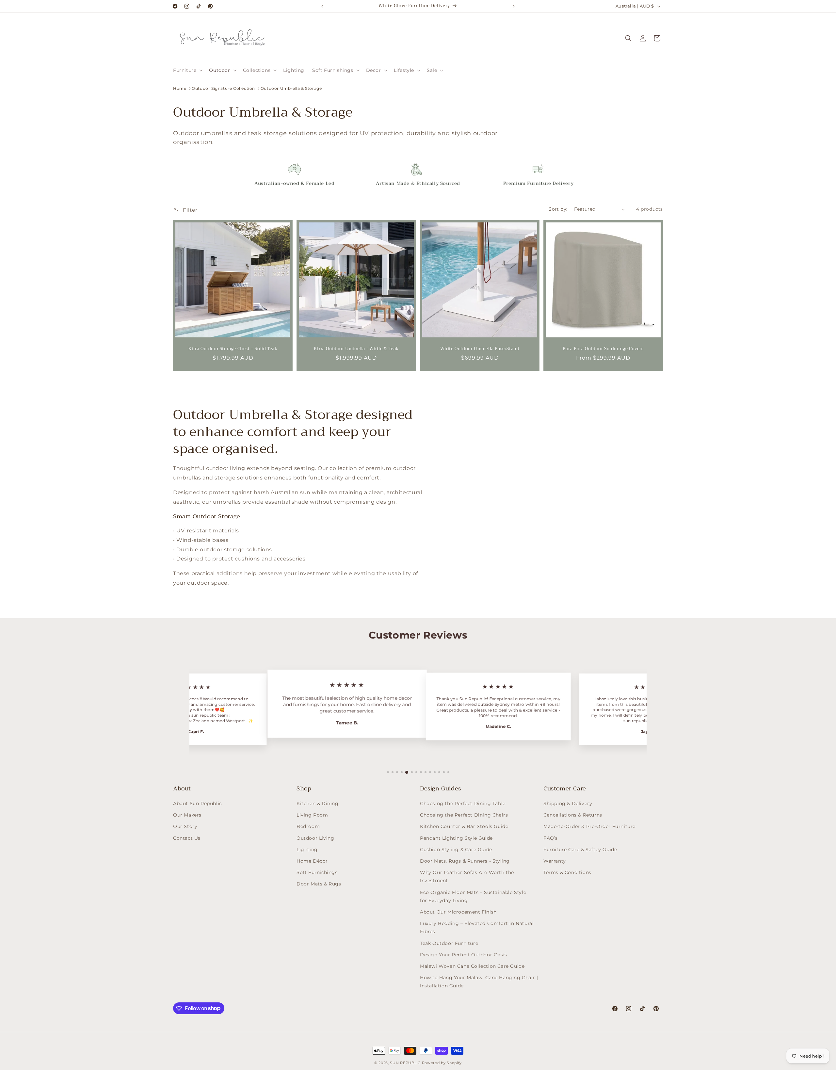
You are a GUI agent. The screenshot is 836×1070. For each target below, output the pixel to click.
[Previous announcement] (322, 6)
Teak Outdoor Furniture (449, 943)
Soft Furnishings (317, 872)
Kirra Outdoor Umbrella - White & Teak (356, 349)
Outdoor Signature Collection (223, 88)
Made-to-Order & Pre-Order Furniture (589, 827)
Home (179, 88)
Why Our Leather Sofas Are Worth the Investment (467, 876)
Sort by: (558, 209)
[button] (187, 70)
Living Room (312, 815)
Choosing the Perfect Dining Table (463, 803)
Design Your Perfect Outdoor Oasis (463, 955)
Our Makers (187, 815)
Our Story (185, 827)
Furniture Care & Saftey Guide (580, 849)
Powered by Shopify (442, 1063)
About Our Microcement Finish (458, 912)
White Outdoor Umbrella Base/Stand (480, 349)
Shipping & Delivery (567, 803)
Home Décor (312, 861)
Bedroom (308, 827)
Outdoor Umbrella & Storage (291, 88)
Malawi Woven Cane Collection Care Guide (472, 966)
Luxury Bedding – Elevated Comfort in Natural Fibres (477, 927)
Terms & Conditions (567, 872)
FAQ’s (550, 838)
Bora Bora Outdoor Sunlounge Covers (603, 349)
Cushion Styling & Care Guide (456, 849)
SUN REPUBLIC (405, 1063)
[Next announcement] (513, 6)
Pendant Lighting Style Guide (456, 838)
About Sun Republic (197, 803)
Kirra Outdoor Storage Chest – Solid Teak (233, 349)
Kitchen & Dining (318, 803)
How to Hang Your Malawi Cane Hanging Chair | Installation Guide (479, 982)
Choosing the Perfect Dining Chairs (464, 815)
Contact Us (187, 838)
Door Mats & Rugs (319, 884)
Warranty (554, 861)
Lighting (307, 849)
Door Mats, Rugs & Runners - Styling (465, 861)
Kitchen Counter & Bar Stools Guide (464, 827)
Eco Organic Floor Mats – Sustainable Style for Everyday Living (473, 896)
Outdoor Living (315, 838)
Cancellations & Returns (572, 815)
